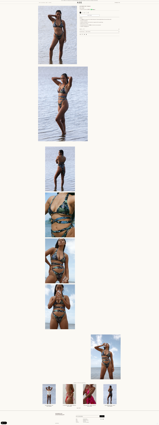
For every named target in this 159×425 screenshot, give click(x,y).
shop (40, 2)
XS (80, 12)
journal (49, 2)
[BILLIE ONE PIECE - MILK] (49, 403)
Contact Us (77, 422)
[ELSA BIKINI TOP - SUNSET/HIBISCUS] (89, 403)
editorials (43, 2)
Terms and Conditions (86, 422)
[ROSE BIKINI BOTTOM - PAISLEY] (110, 403)
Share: (80, 34)
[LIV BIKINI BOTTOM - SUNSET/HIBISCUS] (69, 403)
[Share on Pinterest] (86, 34)
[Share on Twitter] (84, 34)
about (47, 2)
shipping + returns (85, 31)
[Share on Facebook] (82, 34)
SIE (58, 423)
